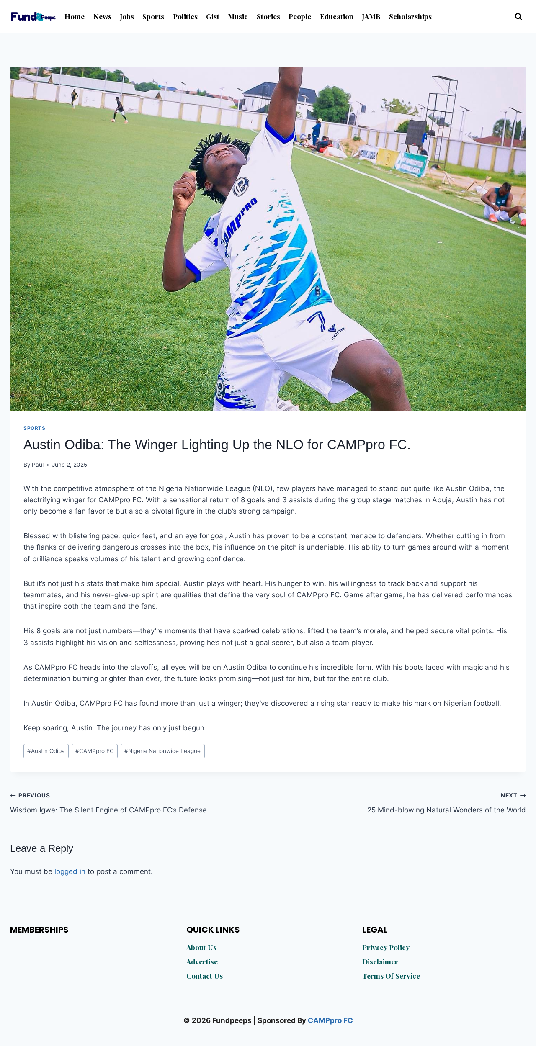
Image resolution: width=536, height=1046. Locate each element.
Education (336, 16)
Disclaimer (380, 961)
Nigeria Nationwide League (162, 751)
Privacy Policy (386, 947)
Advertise (202, 961)
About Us (201, 947)
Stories (268, 16)
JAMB (371, 16)
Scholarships (410, 16)
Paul (38, 464)
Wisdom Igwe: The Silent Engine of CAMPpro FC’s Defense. (109, 803)
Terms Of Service (391, 975)
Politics (185, 16)
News (102, 16)
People (300, 16)
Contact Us (204, 975)
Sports (153, 16)
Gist (212, 16)
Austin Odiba (46, 751)
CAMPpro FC (94, 751)
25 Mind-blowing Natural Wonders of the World (446, 803)
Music (238, 16)
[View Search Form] (518, 16)
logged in (69, 871)
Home (74, 16)
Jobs (127, 16)
